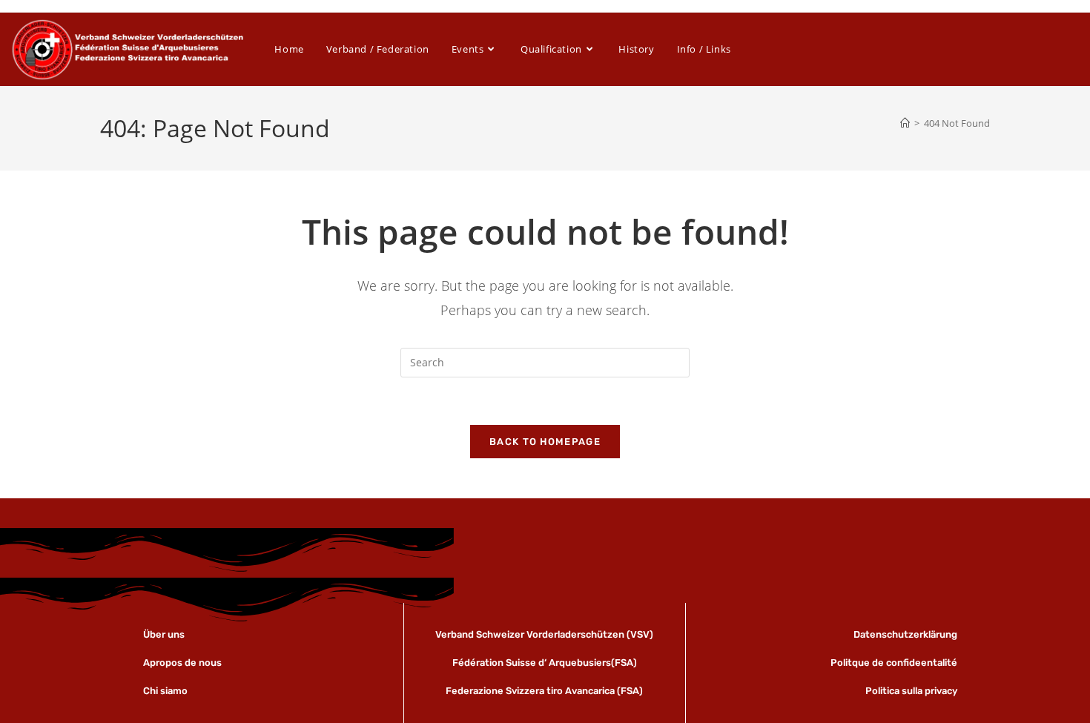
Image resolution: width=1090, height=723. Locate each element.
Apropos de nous (182, 662)
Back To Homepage (545, 441)
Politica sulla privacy (911, 690)
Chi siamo (165, 690)
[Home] (905, 123)
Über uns (165, 634)
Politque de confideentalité (893, 662)
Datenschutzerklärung (905, 634)
